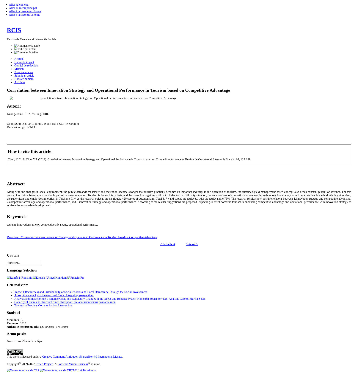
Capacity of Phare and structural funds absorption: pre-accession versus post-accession (65, 302)
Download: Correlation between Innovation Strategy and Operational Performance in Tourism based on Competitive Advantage (82, 237)
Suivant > (192, 244)
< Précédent (167, 244)
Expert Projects (44, 364)
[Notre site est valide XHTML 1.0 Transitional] (68, 370)
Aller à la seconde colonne (24, 14)
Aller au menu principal (23, 8)
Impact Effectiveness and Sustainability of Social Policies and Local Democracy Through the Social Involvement (80, 292)
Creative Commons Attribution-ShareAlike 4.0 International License (82, 356)
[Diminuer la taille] (26, 52)
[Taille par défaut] (25, 49)
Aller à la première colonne (25, 11)
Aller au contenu (19, 4)
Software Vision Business (73, 364)
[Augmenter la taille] (27, 45)
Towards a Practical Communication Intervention (43, 305)
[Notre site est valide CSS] (23, 370)
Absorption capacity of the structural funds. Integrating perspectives (54, 295)
